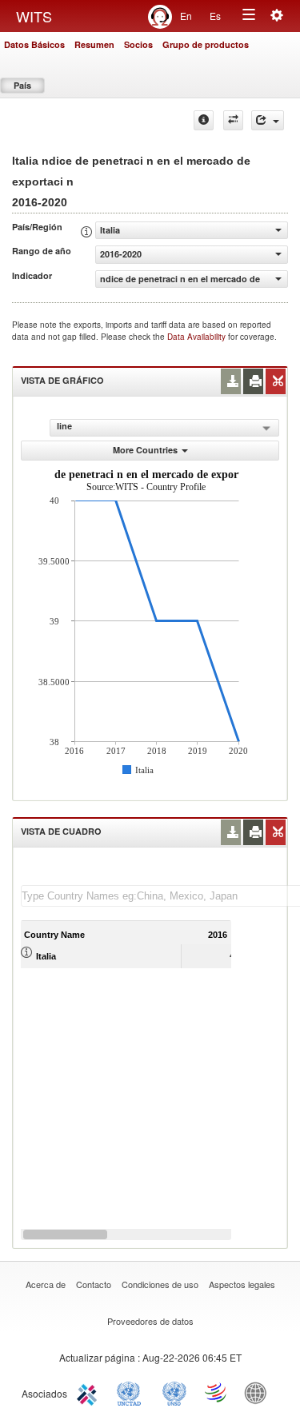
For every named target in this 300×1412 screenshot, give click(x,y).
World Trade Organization (217, 1392)
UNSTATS (174, 1392)
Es (215, 15)
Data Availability (197, 336)
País (22, 85)
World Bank (259, 1392)
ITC (90, 1392)
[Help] (204, 120)
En (186, 15)
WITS (34, 16)
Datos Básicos (34, 44)
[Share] (267, 120)
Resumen (94, 44)
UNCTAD (132, 1392)
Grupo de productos (205, 44)
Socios (138, 44)
